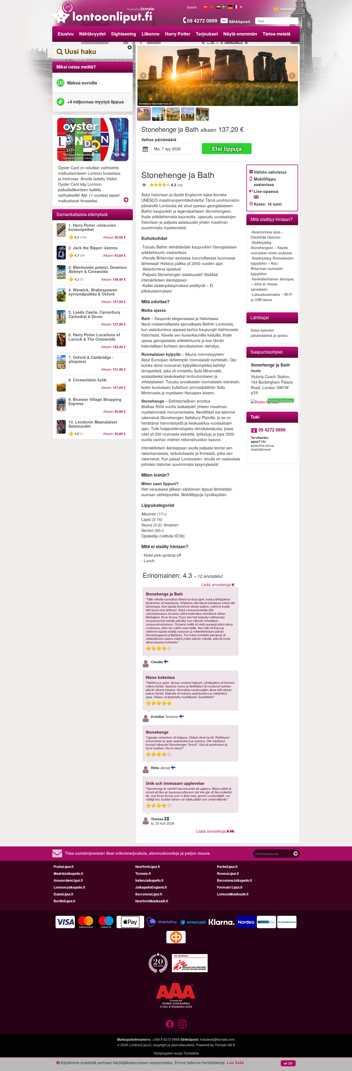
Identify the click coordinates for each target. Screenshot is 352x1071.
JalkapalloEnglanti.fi (151, 887)
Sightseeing (123, 34)
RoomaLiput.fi (228, 873)
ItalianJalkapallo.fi (149, 880)
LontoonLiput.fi (140, 1044)
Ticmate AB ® (225, 1044)
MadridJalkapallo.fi (68, 873)
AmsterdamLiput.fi (68, 880)
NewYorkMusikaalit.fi (151, 900)
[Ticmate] (141, 8)
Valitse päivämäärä (158, 139)
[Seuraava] (262, 76)
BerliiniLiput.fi (64, 900)
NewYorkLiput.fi (147, 866)
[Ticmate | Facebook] (170, 1024)
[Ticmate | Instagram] (182, 1024)
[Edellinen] (173, 76)
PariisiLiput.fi (227, 866)
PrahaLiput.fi (63, 866)
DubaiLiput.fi (63, 894)
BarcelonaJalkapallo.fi (234, 880)
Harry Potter (177, 34)
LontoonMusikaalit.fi (232, 894)
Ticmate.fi (143, 873)
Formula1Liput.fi (229, 887)
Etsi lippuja (227, 148)
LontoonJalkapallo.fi (69, 887)
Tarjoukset (207, 34)
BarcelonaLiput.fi (148, 894)
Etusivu (66, 34)
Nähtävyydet (92, 34)
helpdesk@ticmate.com (217, 1039)
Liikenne (151, 34)
